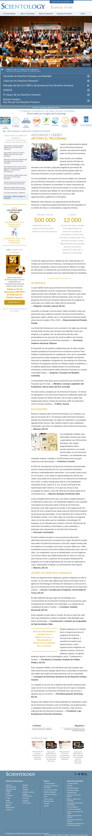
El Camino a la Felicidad (15, 126)
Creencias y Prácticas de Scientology (51, 786)
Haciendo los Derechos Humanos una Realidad (27, 76)
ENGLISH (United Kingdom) (11, 790)
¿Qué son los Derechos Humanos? (21, 81)
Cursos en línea (48, 799)
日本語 (8, 800)
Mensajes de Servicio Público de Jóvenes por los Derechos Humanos (38, 85)
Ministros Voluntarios (46, 14)
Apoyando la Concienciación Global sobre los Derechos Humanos (13, 147)
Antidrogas (55, 125)
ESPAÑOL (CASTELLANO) (27, 795)
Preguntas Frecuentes (64, 14)
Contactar (47, 803)
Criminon (36, 126)
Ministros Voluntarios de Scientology (74, 799)
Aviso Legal (84, 835)
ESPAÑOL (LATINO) (28, 792)
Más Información (49, 801)
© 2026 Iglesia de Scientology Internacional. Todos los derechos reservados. (27, 833)
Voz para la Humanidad (50, 790)
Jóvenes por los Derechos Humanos (74, 820)
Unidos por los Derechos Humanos (74, 816)
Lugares (46, 806)
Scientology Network (73, 788)
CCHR (74, 125)
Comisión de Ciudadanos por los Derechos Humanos (75, 824)
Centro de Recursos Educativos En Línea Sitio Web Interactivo (15, 183)
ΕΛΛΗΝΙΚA (25, 798)
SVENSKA (25, 790)
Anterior (37, 107)
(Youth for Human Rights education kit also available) (14, 310)
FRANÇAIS (9, 795)
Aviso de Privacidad (50, 835)
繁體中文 (8, 805)
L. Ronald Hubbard (9, 14)
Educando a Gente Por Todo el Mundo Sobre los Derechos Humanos (14, 154)
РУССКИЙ (9, 803)
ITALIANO (25, 800)
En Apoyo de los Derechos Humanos (21, 94)
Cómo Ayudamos (5, 127)
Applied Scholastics (26, 126)
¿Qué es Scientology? (27, 14)
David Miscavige (71, 792)
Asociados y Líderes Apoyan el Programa (14, 197)
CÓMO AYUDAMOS (13, 131)
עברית (8, 798)
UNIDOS (7, 90)
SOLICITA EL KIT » (14, 302)
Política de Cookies (62, 835)
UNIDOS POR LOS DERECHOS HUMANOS (36, 131)
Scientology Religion (72, 790)
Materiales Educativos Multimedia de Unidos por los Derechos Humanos (15, 161)
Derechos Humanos (65, 126)
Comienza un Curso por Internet (74, 795)
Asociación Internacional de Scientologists (75, 803)
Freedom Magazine (72, 807)
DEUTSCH (9, 810)
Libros (83, 14)
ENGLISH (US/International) (11, 786)
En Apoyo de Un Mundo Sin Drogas (75, 812)
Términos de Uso (75, 835)
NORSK (24, 787)
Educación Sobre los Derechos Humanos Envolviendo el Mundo (15, 188)
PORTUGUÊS (26, 803)
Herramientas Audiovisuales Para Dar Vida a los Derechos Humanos (15, 176)
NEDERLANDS (10, 807)
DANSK (8, 793)
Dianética (69, 785)
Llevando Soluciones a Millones (14, 193)
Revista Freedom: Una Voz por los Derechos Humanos (21, 101)
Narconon (46, 124)
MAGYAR (25, 785)
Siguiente (54, 107)
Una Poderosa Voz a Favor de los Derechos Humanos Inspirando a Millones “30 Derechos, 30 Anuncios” (15, 169)
